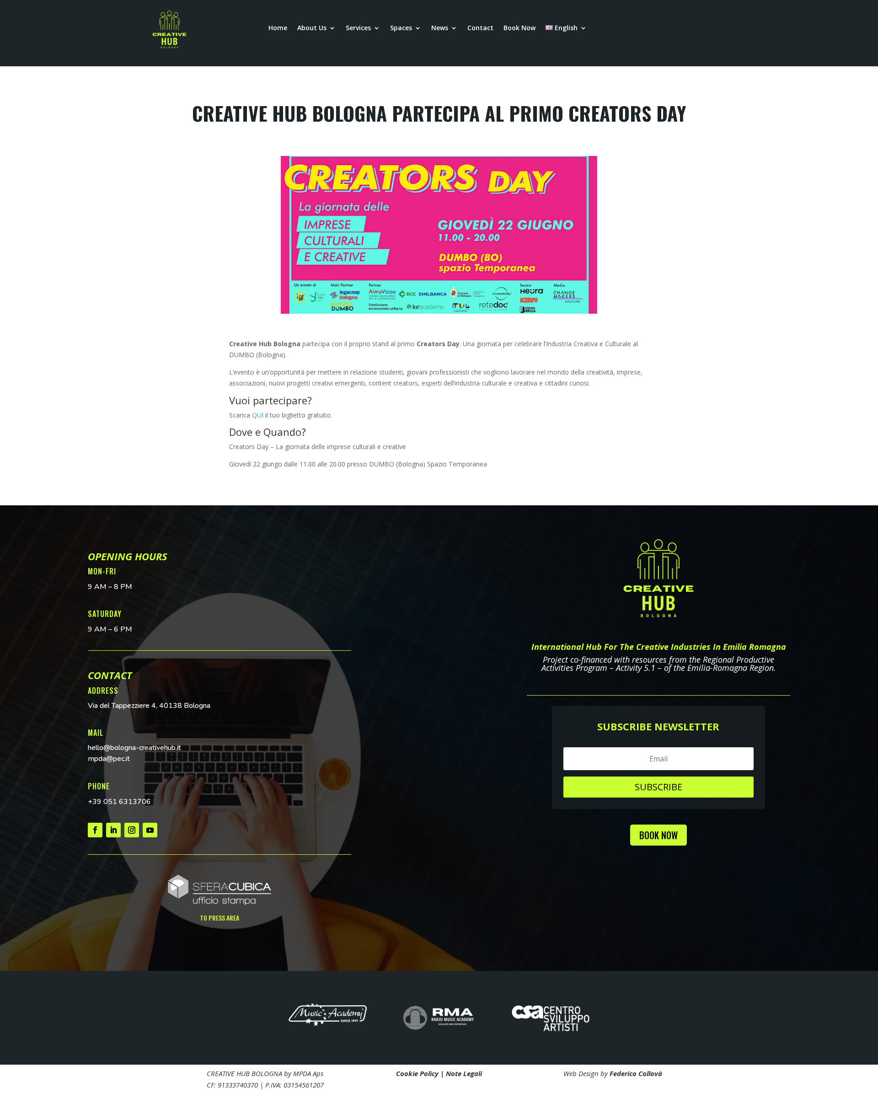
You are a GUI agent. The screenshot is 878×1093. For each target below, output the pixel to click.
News (439, 28)
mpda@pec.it (109, 759)
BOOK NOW (658, 835)
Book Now (519, 28)
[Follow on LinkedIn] (113, 830)
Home (277, 28)
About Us (312, 28)
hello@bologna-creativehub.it (134, 748)
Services (358, 28)
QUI (257, 415)
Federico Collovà (636, 1073)
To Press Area (219, 917)
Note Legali (464, 1073)
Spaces (401, 28)
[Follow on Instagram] (131, 830)
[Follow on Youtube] (150, 830)
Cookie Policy (417, 1073)
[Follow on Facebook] (95, 830)
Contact (480, 28)
